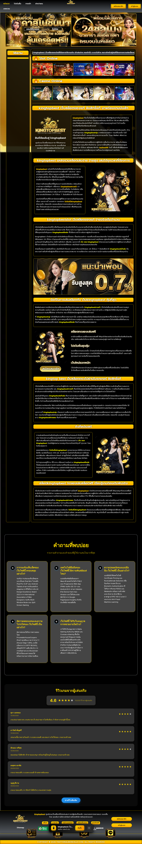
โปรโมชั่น (17, 3)
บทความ (6, 8)
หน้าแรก (6, 3)
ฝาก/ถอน (39, 3)
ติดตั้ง (80, 828)
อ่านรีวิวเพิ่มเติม (71, 800)
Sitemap (20, 827)
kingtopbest (78, 118)
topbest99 (103, 147)
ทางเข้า (28, 3)
